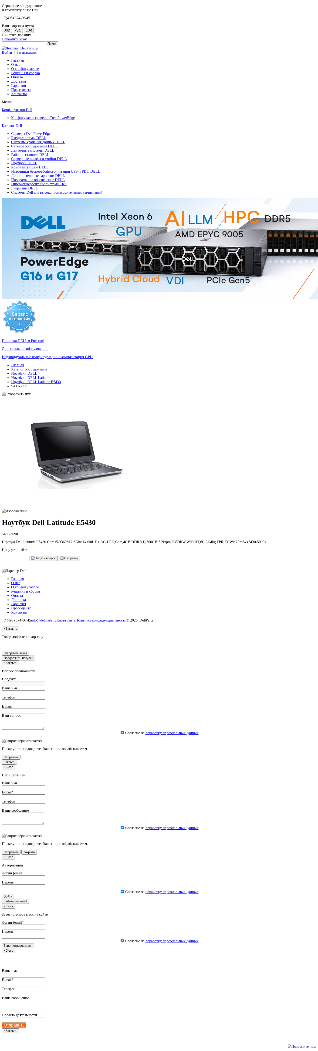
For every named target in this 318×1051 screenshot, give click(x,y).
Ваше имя (9, 688)
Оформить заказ (14, 39)
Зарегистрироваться (18, 945)
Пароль (8, 882)
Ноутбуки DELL (24, 373)
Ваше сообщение (15, 810)
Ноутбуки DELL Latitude (30, 378)
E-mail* (8, 792)
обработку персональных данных (172, 733)
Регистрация (27, 52)
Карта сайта (66, 620)
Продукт (9, 679)
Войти (7, 52)
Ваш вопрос (11, 715)
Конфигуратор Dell (17, 110)
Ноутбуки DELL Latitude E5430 (36, 382)
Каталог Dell (12, 126)
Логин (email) (12, 873)
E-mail (7, 706)
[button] (44, 558)
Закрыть (9, 762)
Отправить (11, 757)
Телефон (8, 697)
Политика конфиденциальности (100, 620)
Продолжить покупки (18, 658)
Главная (17, 365)
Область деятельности (19, 1015)
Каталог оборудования (29, 369)
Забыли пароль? (15, 901)
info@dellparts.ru (44, 620)
